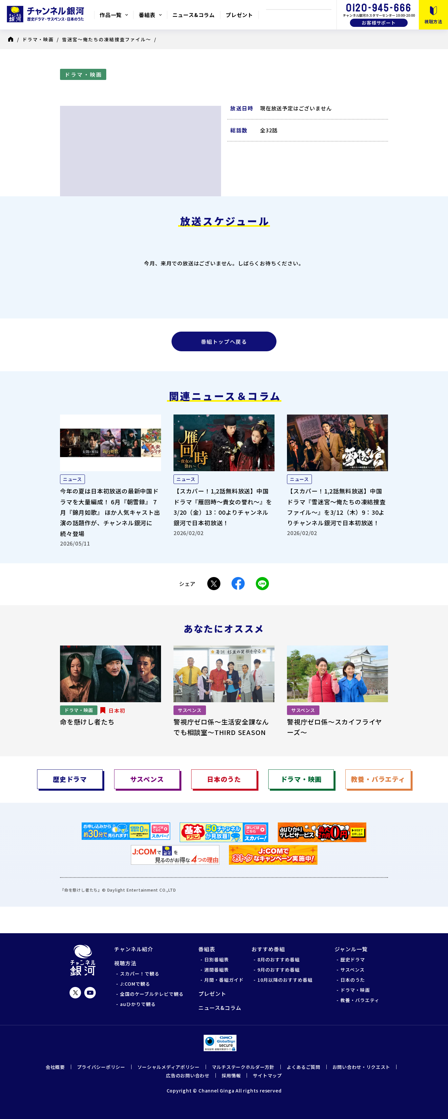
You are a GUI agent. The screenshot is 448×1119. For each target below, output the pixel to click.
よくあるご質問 (303, 1067)
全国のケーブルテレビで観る (152, 994)
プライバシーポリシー (101, 1067)
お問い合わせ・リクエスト (361, 1067)
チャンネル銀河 (82, 960)
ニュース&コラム (194, 14)
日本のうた (352, 979)
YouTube (90, 992)
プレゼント (239, 14)
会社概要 (55, 1067)
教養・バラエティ (359, 1000)
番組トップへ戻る (224, 341)
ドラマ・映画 (38, 39)
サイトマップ (267, 1075)
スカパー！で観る (139, 973)
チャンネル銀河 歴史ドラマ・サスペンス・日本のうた (47, 14)
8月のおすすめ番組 (278, 959)
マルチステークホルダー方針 (243, 1067)
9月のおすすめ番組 (278, 969)
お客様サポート (379, 22)
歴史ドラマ (352, 959)
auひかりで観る (138, 1004)
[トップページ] (12, 39)
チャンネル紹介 (133, 949)
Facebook (238, 583)
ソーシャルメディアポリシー (168, 1067)
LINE (262, 583)
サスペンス (352, 969)
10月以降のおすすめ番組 (285, 979)
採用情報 (231, 1075)
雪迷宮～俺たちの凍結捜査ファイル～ (106, 39)
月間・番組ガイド (224, 979)
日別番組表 (216, 959)
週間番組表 (216, 969)
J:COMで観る (135, 983)
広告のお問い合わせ (187, 1075)
